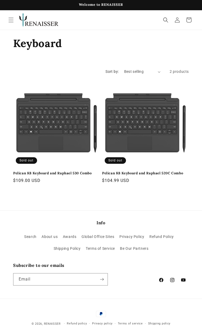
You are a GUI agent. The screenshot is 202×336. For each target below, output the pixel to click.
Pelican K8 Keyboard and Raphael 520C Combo (142, 173)
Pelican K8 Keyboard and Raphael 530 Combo (52, 173)
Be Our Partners (134, 248)
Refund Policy (161, 237)
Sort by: (112, 71)
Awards (70, 237)
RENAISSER (52, 323)
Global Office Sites (98, 237)
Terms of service (130, 323)
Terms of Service (100, 248)
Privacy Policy (131, 237)
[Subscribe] (102, 279)
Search (30, 237)
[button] (11, 20)
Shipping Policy (67, 248)
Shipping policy (159, 323)
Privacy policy (102, 323)
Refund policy (77, 323)
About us (50, 237)
